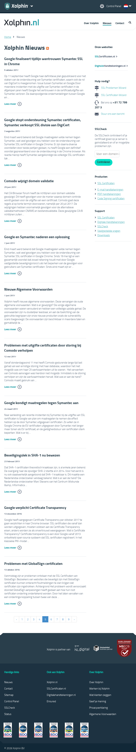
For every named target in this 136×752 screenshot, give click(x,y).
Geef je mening (97, 701)
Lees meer (10, 104)
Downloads (103, 235)
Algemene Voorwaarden (102, 714)
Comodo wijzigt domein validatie (29, 180)
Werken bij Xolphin (99, 688)
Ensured (51, 701)
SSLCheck (102, 226)
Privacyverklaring (98, 707)
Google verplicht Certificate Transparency (35, 507)
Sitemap (8, 695)
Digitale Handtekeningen (111, 222)
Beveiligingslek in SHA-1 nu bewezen (32, 455)
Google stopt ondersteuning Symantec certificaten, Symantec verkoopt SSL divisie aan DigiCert (42, 122)
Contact (119, 23)
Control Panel (11, 701)
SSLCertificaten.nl (56, 688)
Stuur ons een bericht (112, 113)
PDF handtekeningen (109, 194)
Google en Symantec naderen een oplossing (37, 236)
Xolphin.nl (52, 682)
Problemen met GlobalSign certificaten (33, 563)
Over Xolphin (91, 23)
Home (7, 37)
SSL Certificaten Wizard (113, 95)
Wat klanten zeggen (100, 695)
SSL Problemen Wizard (113, 87)
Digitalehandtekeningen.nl (61, 695)
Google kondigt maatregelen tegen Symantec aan (41, 402)
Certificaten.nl (105, 56)
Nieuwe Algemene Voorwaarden (28, 289)
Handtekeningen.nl (110, 66)
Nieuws (107, 23)
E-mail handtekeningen (110, 189)
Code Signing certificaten (110, 198)
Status (7, 714)
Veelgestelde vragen (108, 230)
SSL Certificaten (106, 183)
